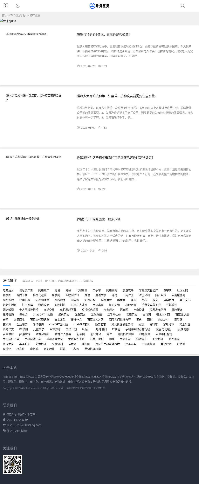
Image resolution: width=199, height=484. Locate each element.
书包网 (75, 349)
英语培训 (24, 344)
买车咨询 (55, 329)
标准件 (21, 349)
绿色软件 (144, 334)
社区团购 (182, 290)
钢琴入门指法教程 (120, 319)
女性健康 (183, 329)
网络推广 (43, 290)
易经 (68, 290)
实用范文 (131, 314)
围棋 (150, 319)
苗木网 (72, 344)
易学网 (56, 295)
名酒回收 (19, 319)
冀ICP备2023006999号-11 (80, 388)
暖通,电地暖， (164, 329)
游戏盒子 (141, 339)
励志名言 (100, 324)
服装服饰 (177, 309)
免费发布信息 (158, 309)
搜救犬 (23, 314)
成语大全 (8, 344)
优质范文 (80, 314)
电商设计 (139, 309)
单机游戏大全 (54, 339)
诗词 (114, 295)
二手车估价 (114, 314)
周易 (57, 290)
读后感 (178, 319)
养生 (109, 334)
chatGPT (163, 319)
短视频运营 (42, 300)
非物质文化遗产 (148, 290)
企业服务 (22, 324)
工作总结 (96, 314)
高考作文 (8, 329)
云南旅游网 (178, 295)
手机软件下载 (11, 339)
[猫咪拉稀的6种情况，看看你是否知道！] (38, 33)
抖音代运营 (39, 295)
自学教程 (168, 300)
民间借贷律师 (126, 334)
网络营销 (111, 290)
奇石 (144, 300)
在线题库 (60, 300)
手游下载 (125, 339)
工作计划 (71, 329)
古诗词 (147, 314)
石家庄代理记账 (39, 319)
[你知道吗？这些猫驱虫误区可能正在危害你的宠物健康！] (38, 159)
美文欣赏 (166, 344)
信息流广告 (26, 290)
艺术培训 (41, 344)
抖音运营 (106, 300)
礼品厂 (86, 329)
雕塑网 (86, 344)
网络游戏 (8, 300)
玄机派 (7, 324)
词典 (139, 319)
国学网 (75, 300)
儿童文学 (38, 329)
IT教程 (116, 329)
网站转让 (49, 349)
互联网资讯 (72, 295)
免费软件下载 (76, 339)
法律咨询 (38, 324)
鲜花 (62, 349)
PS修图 (23, 329)
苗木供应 (8, 334)
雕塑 (133, 300)
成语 (87, 295)
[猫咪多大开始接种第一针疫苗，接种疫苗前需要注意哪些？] (38, 98)
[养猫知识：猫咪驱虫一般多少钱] (38, 218)
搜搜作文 (76, 319)
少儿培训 (57, 344)
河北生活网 (10, 305)
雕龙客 (121, 300)
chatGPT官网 (81, 324)
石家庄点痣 (182, 314)
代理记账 (24, 300)
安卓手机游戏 (164, 334)
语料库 (153, 324)
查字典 (167, 290)
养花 (5, 319)
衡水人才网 (163, 314)
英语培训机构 (93, 349)
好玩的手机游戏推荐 (107, 344)
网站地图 (100, 388)
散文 (155, 300)
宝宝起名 (109, 309)
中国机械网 (148, 344)
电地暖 (34, 349)
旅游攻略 (128, 290)
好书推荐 (27, 305)
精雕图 (7, 295)
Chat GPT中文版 (43, 314)
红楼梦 (181, 344)
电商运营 (8, 290)
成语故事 (100, 295)
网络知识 (8, 309)
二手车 (97, 290)
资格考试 (174, 339)
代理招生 (81, 290)
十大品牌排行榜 (28, 309)
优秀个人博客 (63, 334)
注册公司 (144, 295)
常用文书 (185, 300)
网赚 (111, 339)
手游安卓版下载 (151, 305)
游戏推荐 (168, 324)
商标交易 (49, 309)
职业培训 (158, 339)
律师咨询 (8, 314)
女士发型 (60, 319)
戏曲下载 (22, 295)
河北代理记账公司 (122, 324)
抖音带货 (160, 295)
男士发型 (184, 324)
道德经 (7, 349)
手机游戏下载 (33, 339)
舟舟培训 (101, 329)
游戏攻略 (43, 305)
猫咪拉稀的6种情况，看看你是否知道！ (104, 34)
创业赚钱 (95, 334)
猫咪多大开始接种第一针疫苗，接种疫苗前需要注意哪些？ (117, 96)
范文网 (124, 309)
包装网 (81, 334)
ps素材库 (25, 334)
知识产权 (90, 300)
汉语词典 (130, 344)
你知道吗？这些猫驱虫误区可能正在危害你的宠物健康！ (116, 157)
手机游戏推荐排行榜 (138, 329)
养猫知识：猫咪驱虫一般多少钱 (98, 219)
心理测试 (60, 305)
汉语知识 (114, 305)
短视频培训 (43, 334)
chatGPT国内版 (58, 324)
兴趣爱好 (171, 305)
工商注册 (128, 295)
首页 (4, 15)
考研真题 (98, 305)
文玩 (141, 324)
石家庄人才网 (79, 305)
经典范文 (63, 314)
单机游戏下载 (68, 309)
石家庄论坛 (97, 339)
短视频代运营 (90, 309)
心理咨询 (130, 305)
